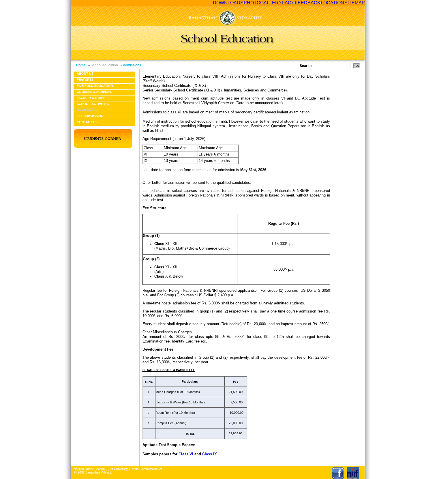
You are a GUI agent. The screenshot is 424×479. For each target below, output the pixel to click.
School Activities (93, 104)
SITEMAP (354, 2)
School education (104, 65)
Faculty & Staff (91, 98)
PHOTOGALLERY (263, 2)
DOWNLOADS (228, 2)
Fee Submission (90, 116)
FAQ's (288, 2)
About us (85, 73)
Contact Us (87, 122)
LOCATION (332, 2)
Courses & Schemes (94, 91)
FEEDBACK (307, 2)
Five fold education (95, 85)
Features (85, 79)
